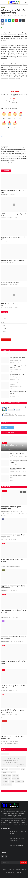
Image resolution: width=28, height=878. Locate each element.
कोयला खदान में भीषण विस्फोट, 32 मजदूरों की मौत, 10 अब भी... (13, 638)
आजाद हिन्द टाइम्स (15, 778)
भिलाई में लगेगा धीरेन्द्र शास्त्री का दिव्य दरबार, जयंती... (17, 454)
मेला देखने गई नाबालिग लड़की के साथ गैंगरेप (18, 845)
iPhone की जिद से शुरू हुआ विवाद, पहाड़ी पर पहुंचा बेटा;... (18, 366)
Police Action (5, 781)
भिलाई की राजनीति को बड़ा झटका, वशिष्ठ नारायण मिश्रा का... (17, 358)
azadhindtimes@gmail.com (16, 360)
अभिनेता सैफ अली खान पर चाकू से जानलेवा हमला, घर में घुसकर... (13, 238)
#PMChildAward (5, 772)
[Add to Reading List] (2, 23)
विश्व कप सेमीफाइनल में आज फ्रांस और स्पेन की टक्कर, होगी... (13, 536)
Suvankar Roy (7, 15)
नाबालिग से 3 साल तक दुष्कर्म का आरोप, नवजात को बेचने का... (17, 839)
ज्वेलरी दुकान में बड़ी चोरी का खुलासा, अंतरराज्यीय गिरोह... (11, 508)
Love (15, 118)
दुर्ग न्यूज (22, 769)
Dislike (9, 118)
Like (4, 118)
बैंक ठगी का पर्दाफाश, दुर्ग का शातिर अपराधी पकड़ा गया (13, 686)
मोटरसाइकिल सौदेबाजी (20, 781)
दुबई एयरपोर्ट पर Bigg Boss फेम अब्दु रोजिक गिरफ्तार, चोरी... (13, 191)
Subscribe (23, 862)
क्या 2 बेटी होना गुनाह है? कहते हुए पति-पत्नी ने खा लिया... (18, 461)
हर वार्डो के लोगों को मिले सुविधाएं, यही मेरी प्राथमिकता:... (12, 560)
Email (2, 322)
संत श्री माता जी (15, 775)
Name (2, 315)
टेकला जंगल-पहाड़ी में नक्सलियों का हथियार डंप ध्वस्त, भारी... (13, 611)
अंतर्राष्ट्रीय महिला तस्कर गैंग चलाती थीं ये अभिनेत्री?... (13, 260)
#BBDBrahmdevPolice (14, 769)
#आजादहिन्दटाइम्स (5, 753)
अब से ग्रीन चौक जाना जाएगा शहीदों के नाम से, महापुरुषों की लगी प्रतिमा (14, 95)
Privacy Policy (19, 872)
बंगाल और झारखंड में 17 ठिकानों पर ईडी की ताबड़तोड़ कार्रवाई (13, 737)
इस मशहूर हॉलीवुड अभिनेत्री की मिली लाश (10, 282)
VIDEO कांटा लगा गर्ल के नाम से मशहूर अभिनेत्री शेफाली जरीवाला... (13, 214)
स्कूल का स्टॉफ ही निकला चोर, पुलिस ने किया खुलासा (13, 662)
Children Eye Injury (6, 778)
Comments (4, 312)
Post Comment (6, 340)
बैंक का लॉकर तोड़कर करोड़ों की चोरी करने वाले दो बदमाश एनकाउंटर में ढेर (14, 101)
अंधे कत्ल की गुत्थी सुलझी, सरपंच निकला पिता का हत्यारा (17, 469)
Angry (3, 127)
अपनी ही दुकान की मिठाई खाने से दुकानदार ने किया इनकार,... (18, 383)
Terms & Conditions (9, 872)
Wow (15, 127)
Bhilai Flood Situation (6, 784)
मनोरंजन (3, 7)
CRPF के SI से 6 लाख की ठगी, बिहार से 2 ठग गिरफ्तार (18, 832)
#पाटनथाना (12, 781)
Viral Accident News (6, 775)
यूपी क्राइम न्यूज (4, 769)
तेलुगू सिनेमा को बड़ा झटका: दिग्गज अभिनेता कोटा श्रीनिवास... (13, 587)
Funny (20, 118)
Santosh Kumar (4, 539)
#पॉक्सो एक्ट (13, 772)
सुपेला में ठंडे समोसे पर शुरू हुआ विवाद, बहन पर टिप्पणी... (18, 392)
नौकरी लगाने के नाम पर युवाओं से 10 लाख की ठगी (18, 476)
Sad (9, 127)
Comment (3, 328)
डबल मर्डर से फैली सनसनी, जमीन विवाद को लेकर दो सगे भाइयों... (12, 711)
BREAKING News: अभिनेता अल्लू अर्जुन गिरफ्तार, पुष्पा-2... (12, 304)
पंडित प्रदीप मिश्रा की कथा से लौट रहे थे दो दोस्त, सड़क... (18, 375)
